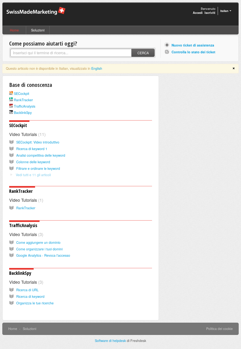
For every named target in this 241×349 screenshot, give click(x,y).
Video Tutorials (26, 134)
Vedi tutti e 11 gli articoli (33, 174)
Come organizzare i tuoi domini (39, 249)
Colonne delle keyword (33, 161)
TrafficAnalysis (24, 106)
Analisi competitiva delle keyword (40, 155)
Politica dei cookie (219, 328)
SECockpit (21, 93)
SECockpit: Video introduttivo (37, 142)
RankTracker (23, 99)
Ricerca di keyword (30, 296)
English (96, 68)
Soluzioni (37, 30)
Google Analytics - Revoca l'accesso (43, 255)
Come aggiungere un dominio (38, 242)
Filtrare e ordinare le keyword (38, 168)
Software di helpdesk (111, 340)
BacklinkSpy (23, 112)
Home (14, 30)
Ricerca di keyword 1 (31, 148)
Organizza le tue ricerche (35, 303)
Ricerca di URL (27, 289)
